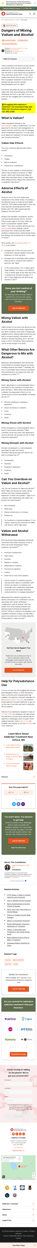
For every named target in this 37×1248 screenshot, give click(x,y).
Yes (12, 792)
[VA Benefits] (26, 1039)
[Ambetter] (10, 1029)
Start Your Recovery (18, 847)
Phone (6, 1096)
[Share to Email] (23, 804)
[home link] (2, 20)
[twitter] (16, 1134)
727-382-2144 (27, 8)
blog (24, 1134)
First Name (7, 1080)
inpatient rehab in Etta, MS (13, 700)
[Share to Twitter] (14, 804)
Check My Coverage (18, 1054)
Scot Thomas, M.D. (18, 51)
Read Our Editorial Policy (17, 881)
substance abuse (9, 20)
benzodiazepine (7, 126)
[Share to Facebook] (18, 804)
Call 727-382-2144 (18, 308)
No (27, 792)
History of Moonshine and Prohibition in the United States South (18, 932)
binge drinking (6, 228)
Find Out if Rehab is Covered (11, 8)
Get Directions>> (18, 1150)
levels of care (24, 721)
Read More (15, 877)
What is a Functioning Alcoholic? (18, 921)
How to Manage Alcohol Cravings (19, 901)
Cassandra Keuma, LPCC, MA (19, 48)
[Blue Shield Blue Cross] (26, 1029)
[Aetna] (10, 1019)
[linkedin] (20, 1134)
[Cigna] (26, 1019)
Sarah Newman (15, 50)
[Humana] (10, 1039)
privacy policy (19, 1106)
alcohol (17, 20)
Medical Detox (24, 40)
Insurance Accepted (9, 40)
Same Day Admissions (10, 44)
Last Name (7, 1088)
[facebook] (13, 1134)
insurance (29, 723)
